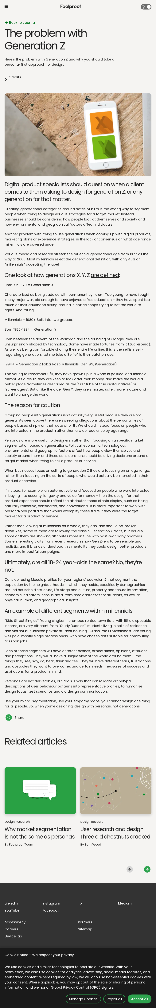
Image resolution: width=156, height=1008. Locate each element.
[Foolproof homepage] (71, 7)
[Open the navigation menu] (6, 6)
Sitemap (85, 929)
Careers (11, 929)
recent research (67, 541)
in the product (41, 430)
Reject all (114, 999)
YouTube (12, 910)
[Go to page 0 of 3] (130, 869)
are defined (105, 275)
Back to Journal (22, 22)
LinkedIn (11, 903)
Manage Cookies (83, 999)
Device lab (13, 936)
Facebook (50, 910)
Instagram (51, 903)
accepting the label (42, 264)
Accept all (139, 999)
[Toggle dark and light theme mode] (146, 7)
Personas (12, 440)
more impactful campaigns (35, 551)
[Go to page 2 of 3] (147, 869)
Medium (125, 903)
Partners (85, 922)
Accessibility (15, 922)
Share (19, 717)
